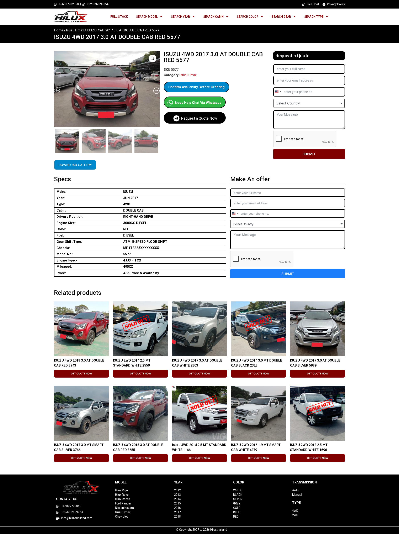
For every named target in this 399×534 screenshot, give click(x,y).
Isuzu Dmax (75, 30)
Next (158, 140)
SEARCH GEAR (281, 16)
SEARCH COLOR (247, 16)
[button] (152, 58)
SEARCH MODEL (147, 16)
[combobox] (277, 91)
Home (58, 30)
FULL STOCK (119, 16)
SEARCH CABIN (213, 16)
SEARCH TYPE (313, 16)
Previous (55, 140)
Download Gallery (75, 165)
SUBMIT (309, 154)
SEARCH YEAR (180, 16)
